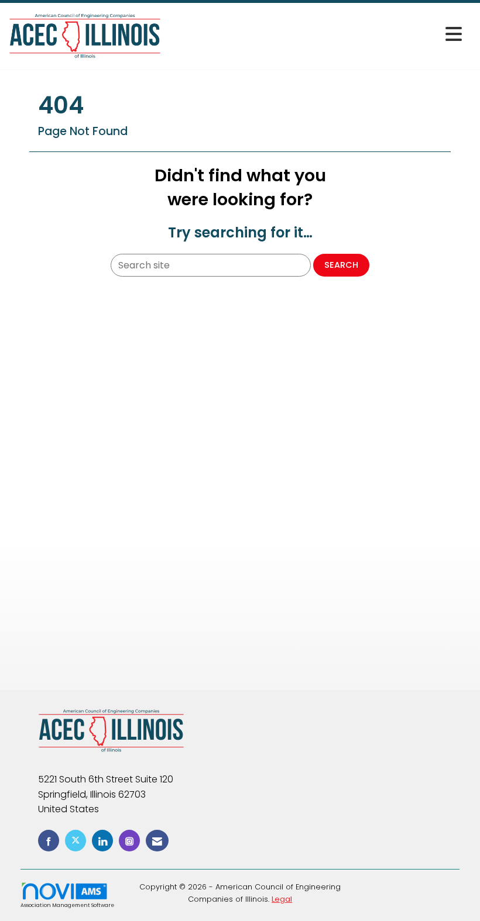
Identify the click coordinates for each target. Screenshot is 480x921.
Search (341, 265)
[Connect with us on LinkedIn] (102, 840)
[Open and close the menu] (314, 34)
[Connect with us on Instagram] (129, 840)
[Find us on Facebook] (48, 840)
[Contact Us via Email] (157, 840)
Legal (282, 899)
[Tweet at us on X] (75, 840)
